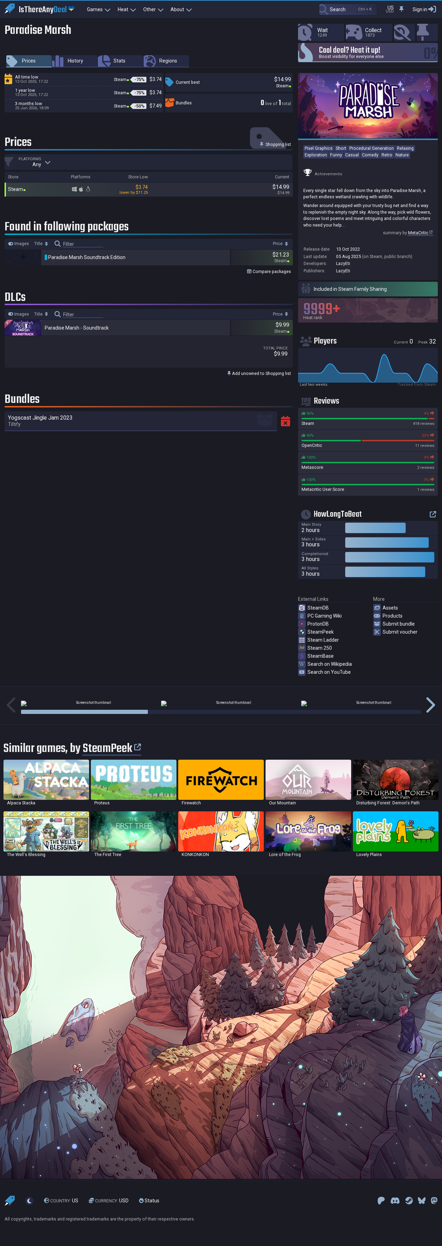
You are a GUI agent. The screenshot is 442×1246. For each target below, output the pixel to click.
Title (39, 243)
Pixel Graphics (319, 148)
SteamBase (320, 656)
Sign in (420, 9)
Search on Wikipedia (329, 664)
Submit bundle (399, 624)
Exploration (316, 154)
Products (393, 616)
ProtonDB (318, 624)
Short (341, 148)
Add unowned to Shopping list (261, 373)
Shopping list (278, 144)
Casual (352, 154)
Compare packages (271, 271)
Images (21, 243)
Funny (336, 154)
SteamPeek (320, 632)
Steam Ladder (323, 640)
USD (112, 1201)
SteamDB (318, 608)
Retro (387, 154)
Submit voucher (400, 632)
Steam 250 (319, 648)
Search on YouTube (329, 672)
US (64, 1201)
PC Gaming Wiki (324, 616)
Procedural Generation (371, 148)
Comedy (370, 154)
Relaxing (405, 148)
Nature (402, 154)
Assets (390, 608)
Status (151, 1201)
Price (278, 243)
